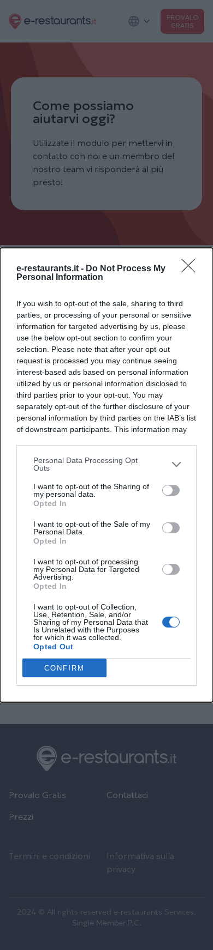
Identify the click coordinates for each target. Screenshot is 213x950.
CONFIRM (64, 668)
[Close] (191, 269)
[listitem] (106, 464)
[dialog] (106, 475)
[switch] (171, 490)
